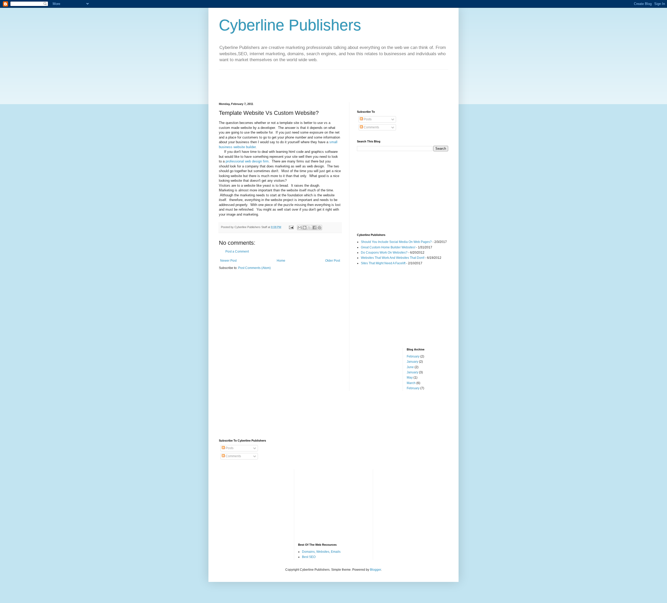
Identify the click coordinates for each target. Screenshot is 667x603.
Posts (367, 119)
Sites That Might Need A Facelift (383, 263)
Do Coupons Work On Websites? (384, 252)
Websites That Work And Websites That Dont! (392, 258)
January (412, 361)
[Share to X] (309, 227)
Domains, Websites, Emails (321, 552)
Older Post (332, 260)
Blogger (375, 569)
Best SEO (309, 557)
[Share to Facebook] (314, 227)
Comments (371, 127)
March (411, 383)
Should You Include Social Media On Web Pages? (396, 242)
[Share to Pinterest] (319, 227)
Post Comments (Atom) (254, 268)
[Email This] (299, 227)
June (410, 367)
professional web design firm (247, 161)
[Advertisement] (314, 81)
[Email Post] (291, 227)
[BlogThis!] (304, 227)
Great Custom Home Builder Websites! (388, 247)
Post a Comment (237, 251)
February (413, 356)
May (410, 377)
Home (281, 260)
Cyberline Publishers (290, 25)
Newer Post (228, 260)
